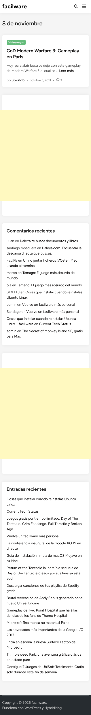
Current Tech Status (55, 324)
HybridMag (53, 708)
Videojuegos (16, 42)
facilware (14, 6)
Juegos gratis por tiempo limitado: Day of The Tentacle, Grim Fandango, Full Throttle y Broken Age (44, 523)
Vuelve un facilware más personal (48, 304)
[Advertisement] (45, 155)
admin (11, 304)
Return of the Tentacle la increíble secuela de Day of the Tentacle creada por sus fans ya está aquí (43, 573)
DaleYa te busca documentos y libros (49, 241)
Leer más (66, 71)
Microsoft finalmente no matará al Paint (38, 623)
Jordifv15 (18, 80)
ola (9, 285)
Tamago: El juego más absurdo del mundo (49, 285)
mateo (12, 273)
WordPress (33, 708)
